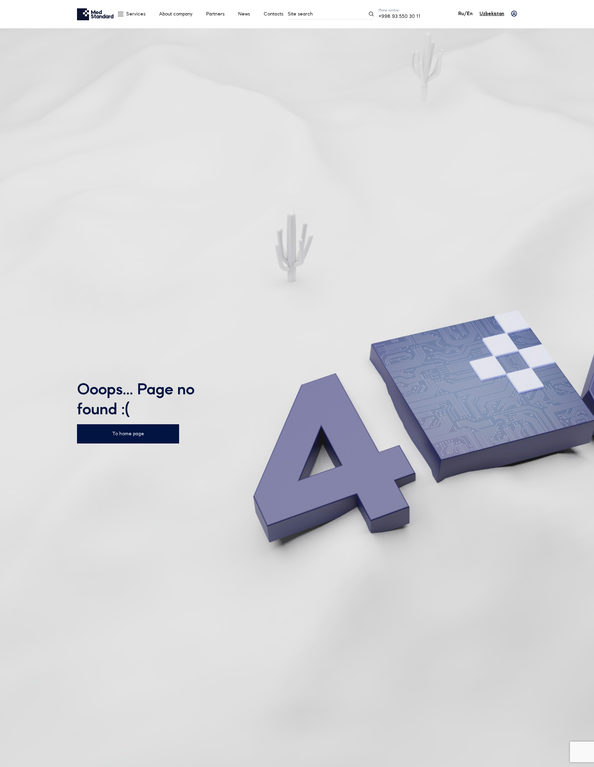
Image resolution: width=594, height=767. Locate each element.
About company (175, 14)
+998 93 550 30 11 (399, 16)
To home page (128, 433)
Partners (215, 14)
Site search (300, 14)
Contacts (273, 14)
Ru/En (465, 13)
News (244, 14)
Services (135, 14)
